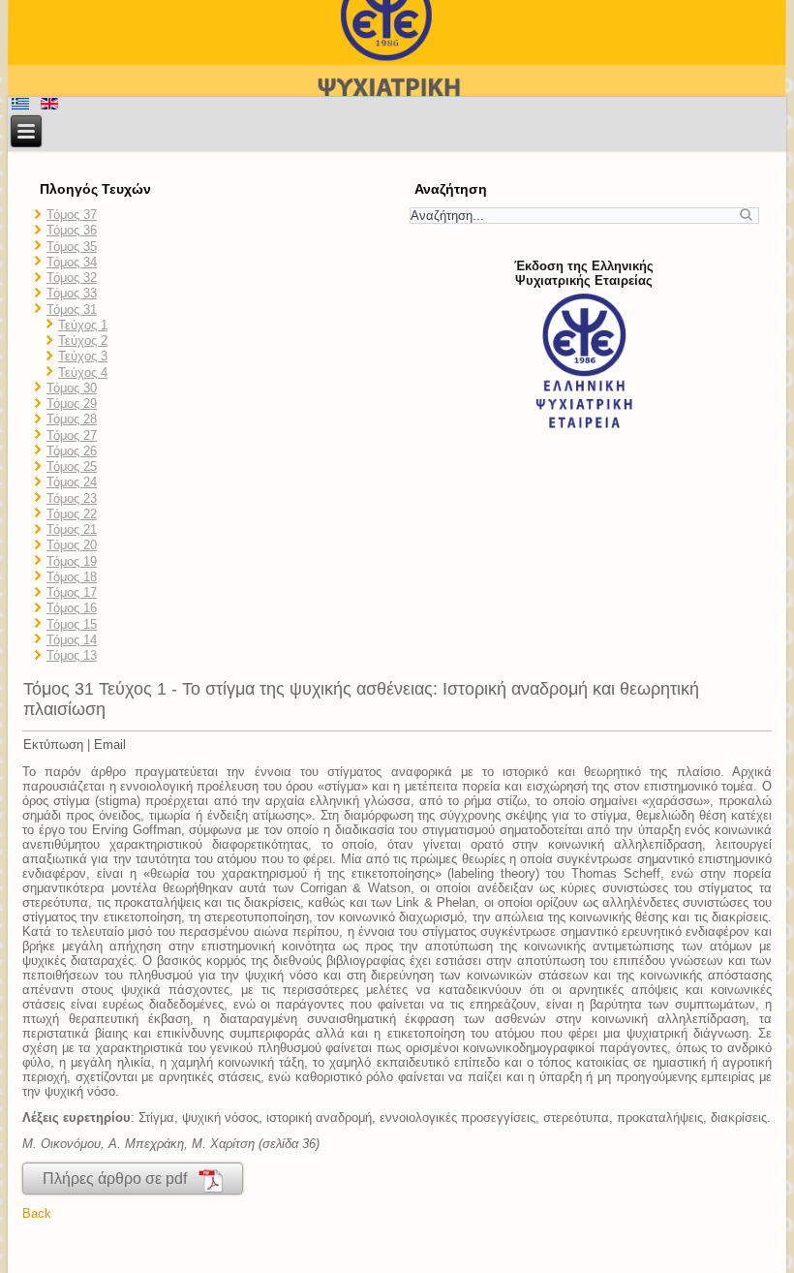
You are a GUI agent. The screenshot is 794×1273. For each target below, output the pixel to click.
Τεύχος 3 (82, 356)
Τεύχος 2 (82, 340)
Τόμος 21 (71, 529)
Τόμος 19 (71, 561)
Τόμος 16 (71, 608)
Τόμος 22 (71, 514)
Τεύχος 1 (82, 325)
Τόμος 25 (71, 466)
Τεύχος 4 (82, 372)
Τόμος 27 (71, 435)
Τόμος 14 (71, 640)
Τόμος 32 (71, 277)
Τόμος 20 (71, 545)
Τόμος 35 (71, 246)
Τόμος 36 (71, 230)
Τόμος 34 (71, 262)
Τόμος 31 (71, 309)
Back (36, 1213)
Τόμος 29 (71, 403)
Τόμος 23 (71, 498)
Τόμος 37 (71, 214)
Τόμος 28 (71, 419)
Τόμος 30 (71, 388)
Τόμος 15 (71, 624)
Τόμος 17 (71, 592)
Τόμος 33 (71, 293)
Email (110, 744)
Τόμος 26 (71, 451)
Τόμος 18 (71, 577)
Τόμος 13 (71, 655)
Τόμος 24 (71, 482)
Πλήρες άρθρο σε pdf (120, 1178)
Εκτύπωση (53, 744)
